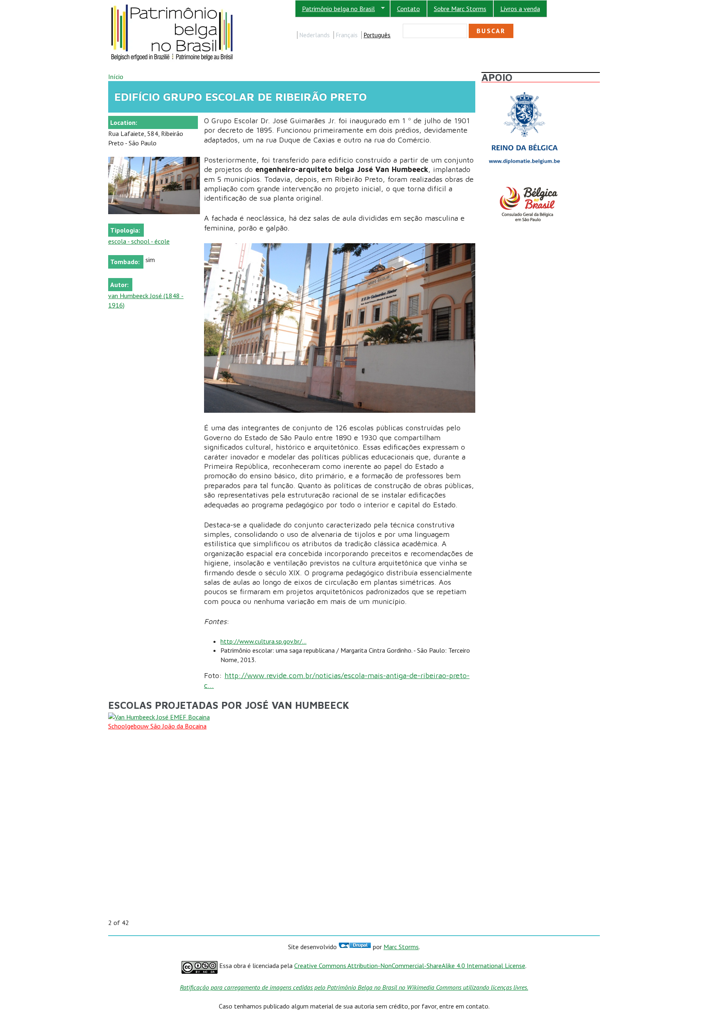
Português (376, 35)
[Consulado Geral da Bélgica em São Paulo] (524, 186)
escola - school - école (139, 241)
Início (115, 76)
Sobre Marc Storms (460, 9)
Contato (408, 9)
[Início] (172, 4)
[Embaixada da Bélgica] (524, 90)
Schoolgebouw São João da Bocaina (157, 726)
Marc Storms (401, 947)
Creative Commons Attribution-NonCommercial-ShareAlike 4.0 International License (409, 965)
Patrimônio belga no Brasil (335, 9)
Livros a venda (520, 9)
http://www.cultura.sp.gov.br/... (263, 641)
